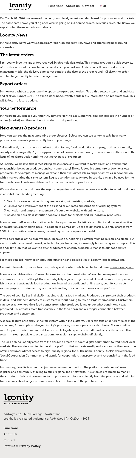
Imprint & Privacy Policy (22, 446)
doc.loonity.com (113, 259)
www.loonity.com (122, 267)
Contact (88, 6)
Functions (55, 6)
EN (104, 6)
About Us (73, 6)
